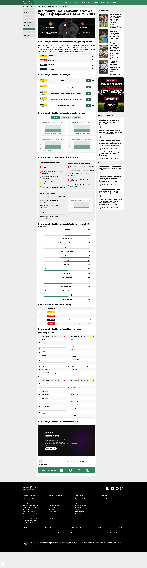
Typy (25, 15)
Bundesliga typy (53, 511)
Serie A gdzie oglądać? (29, 511)
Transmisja (26, 12)
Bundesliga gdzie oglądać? (30, 513)
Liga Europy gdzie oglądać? (30, 503)
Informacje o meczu (29, 9)
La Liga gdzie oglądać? (28, 509)
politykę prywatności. (87, 544)
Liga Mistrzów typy (53, 498)
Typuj (88, 80)
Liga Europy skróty (79, 503)
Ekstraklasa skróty (79, 516)
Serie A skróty (78, 509)
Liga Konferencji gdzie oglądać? (31, 505)
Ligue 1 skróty (78, 513)
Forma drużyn (27, 22)
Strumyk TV (104, 498)
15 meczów (76, 117)
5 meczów (55, 117)
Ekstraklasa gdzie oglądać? (30, 520)
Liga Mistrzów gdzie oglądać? (30, 501)
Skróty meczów (86, 2)
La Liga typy (52, 507)
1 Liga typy (51, 518)
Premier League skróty (81, 505)
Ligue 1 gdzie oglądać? (28, 516)
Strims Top (104, 501)
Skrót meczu (27, 35)
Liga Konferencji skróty (81, 501)
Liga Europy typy (53, 503)
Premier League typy (54, 505)
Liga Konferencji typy (54, 501)
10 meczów (66, 117)
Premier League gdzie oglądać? (31, 507)
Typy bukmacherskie (99, 2)
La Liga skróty (78, 507)
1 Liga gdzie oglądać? (28, 522)
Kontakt (100, 527)
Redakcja (26, 527)
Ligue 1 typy (52, 513)
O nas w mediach (49, 527)
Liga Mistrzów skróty (80, 498)
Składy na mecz (28, 32)
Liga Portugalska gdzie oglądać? (31, 518)
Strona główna (26, 6)
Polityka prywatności (76, 527)
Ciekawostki (27, 19)
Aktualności (67, 2)
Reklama (121, 527)
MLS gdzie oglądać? (28, 498)
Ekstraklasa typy (53, 516)
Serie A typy (52, 509)
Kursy (25, 28)
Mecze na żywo (111, 2)
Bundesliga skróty (79, 511)
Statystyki (26, 25)
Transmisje (76, 2)
